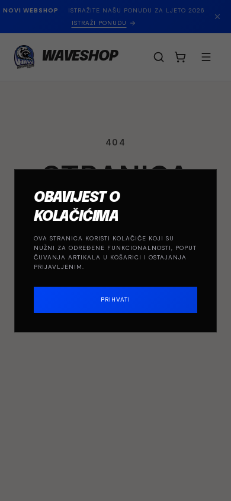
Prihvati (115, 299)
